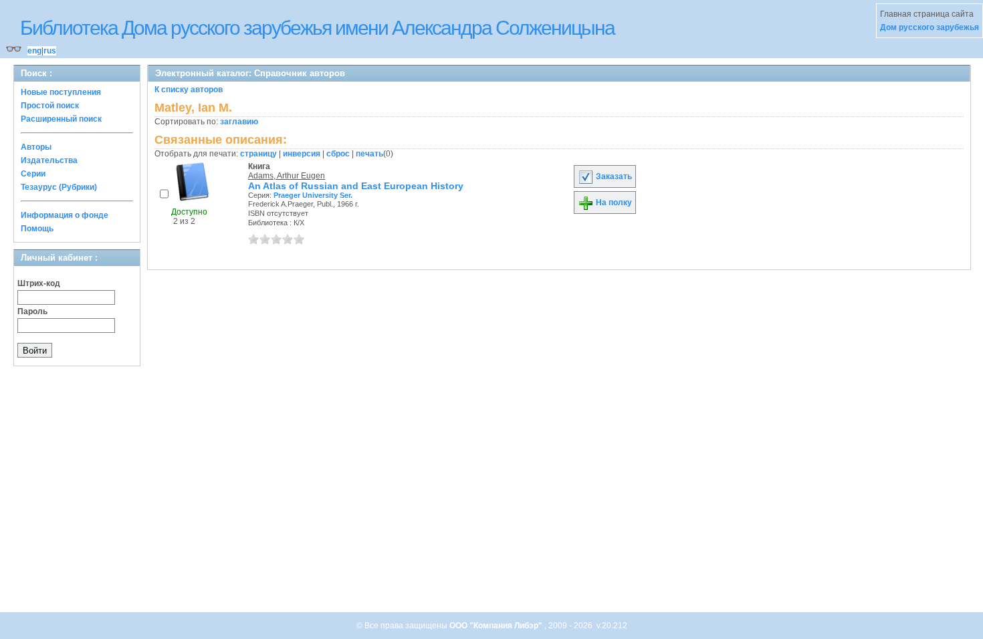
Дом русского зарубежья (929, 27)
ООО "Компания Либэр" (496, 625)
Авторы (36, 147)
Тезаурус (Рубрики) (59, 187)
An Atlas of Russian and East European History (355, 185)
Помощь (37, 228)
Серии (33, 173)
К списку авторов (188, 89)
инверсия (301, 153)
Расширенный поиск (61, 119)
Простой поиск (50, 105)
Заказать (613, 176)
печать (369, 153)
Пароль (32, 311)
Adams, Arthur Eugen (286, 175)
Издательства (49, 160)
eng (34, 50)
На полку (613, 202)
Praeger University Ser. (313, 195)
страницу (258, 153)
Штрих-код (38, 283)
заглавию (239, 121)
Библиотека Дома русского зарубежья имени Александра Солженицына (317, 28)
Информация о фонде (64, 215)
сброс (338, 153)
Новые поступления (61, 92)
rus (49, 50)
